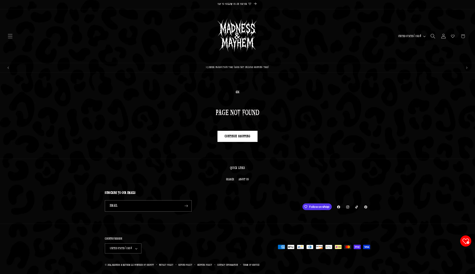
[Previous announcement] (8, 67)
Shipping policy (204, 265)
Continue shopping (237, 136)
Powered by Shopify (144, 265)
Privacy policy (166, 265)
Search (230, 179)
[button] (10, 36)
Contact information (227, 265)
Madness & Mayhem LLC (123, 265)
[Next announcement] (467, 67)
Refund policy (185, 265)
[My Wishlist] (453, 36)
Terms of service (251, 265)
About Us (244, 179)
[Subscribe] (186, 206)
